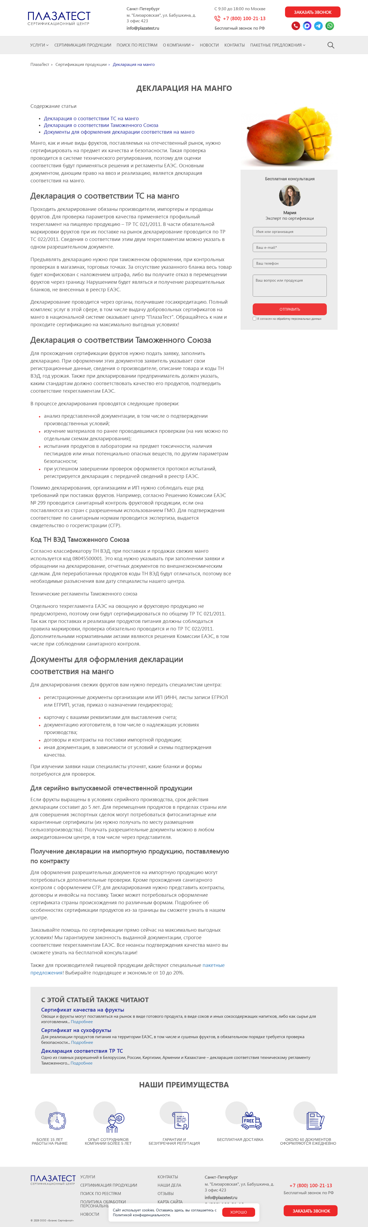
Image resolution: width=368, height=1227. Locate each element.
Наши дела (169, 1185)
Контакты (234, 45)
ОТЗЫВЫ (166, 1193)
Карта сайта (170, 1202)
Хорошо (238, 1212)
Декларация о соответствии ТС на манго (91, 118)
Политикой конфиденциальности (141, 1214)
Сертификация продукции (82, 45)
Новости (209, 45)
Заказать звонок (312, 12)
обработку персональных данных (299, 318)
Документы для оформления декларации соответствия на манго (119, 131)
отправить (290, 309)
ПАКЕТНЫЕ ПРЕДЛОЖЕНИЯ (276, 45)
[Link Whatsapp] (329, 26)
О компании (177, 45)
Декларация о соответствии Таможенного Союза (101, 125)
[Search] (331, 45)
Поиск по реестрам (137, 45)
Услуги (38, 45)
